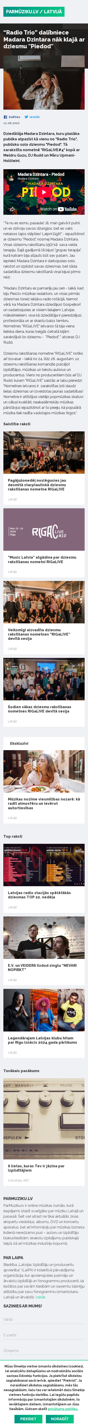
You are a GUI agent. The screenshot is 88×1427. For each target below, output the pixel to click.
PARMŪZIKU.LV (22, 11)
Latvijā (12, 499)
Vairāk (40, 1297)
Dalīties (14, 117)
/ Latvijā (50, 11)
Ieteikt (34, 117)
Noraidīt (60, 1419)
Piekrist (28, 1419)
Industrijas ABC (19, 1180)
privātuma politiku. (63, 1409)
